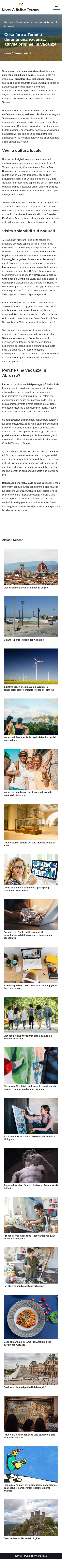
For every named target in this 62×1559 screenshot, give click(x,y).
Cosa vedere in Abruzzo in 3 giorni (22, 1538)
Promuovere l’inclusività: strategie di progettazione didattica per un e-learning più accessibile (28, 935)
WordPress (41, 1556)
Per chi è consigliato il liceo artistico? (24, 1286)
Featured (26, 53)
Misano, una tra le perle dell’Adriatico (24, 640)
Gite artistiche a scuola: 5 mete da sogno (26, 587)
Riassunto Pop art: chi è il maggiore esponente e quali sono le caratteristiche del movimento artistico (30, 1488)
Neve (18, 1556)
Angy (8, 53)
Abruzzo (17, 53)
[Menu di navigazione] (56, 7)
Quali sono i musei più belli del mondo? (25, 1387)
